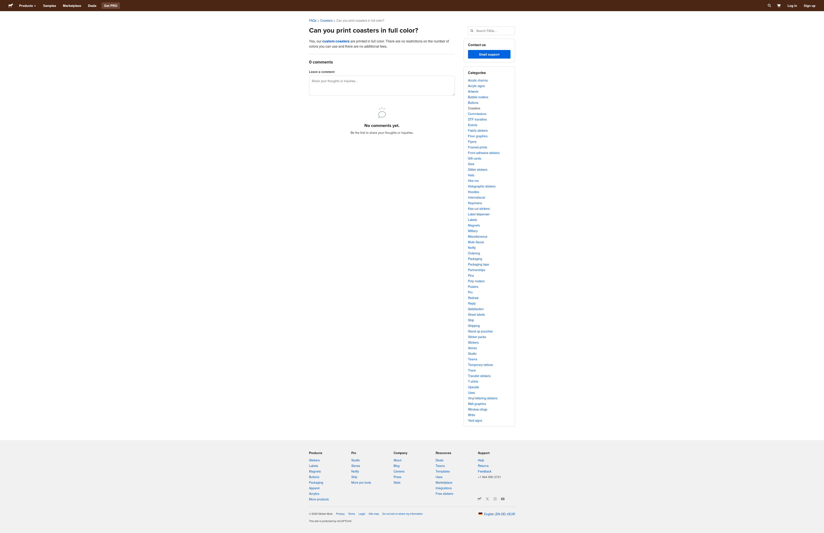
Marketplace (72, 5)
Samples (49, 5)
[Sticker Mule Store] (479, 498)
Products (26, 5)
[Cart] (779, 5)
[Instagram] (495, 498)
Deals (92, 5)
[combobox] (491, 30)
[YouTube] (502, 498)
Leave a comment (322, 71)
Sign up (809, 5)
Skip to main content (3, 3)
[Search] (769, 5)
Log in (792, 5)
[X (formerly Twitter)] (487, 498)
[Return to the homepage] (11, 5)
